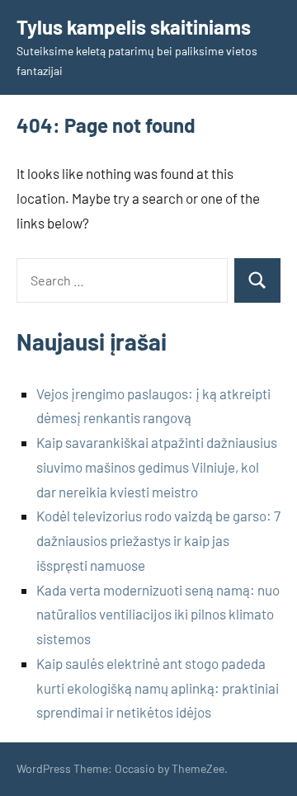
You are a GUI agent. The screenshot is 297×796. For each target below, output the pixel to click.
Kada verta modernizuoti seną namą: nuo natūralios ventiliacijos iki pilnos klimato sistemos (158, 615)
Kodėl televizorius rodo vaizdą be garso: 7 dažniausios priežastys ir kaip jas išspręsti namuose (158, 540)
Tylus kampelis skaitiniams (133, 27)
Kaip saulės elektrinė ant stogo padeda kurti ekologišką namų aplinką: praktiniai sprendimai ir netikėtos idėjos (157, 688)
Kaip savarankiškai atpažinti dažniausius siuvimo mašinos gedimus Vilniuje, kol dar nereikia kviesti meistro (156, 467)
